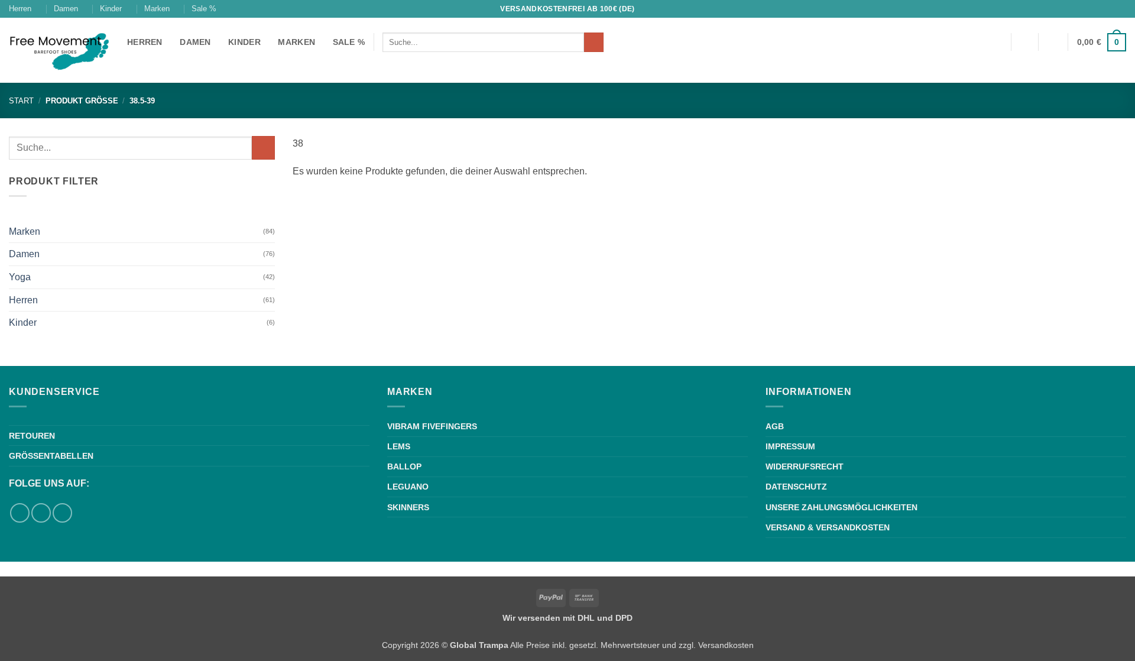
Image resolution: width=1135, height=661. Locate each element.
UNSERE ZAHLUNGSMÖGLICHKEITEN (841, 507)
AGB (775, 426)
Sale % (204, 8)
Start (21, 100)
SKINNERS (408, 507)
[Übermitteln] (594, 43)
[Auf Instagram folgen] (1120, 9)
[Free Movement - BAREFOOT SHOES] (59, 50)
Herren (20, 8)
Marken (157, 8)
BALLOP (404, 466)
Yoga (20, 277)
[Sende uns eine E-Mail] (62, 513)
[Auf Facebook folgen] (1109, 9)
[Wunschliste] (1024, 42)
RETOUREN (32, 435)
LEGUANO (408, 486)
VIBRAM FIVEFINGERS (432, 426)
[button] (1053, 42)
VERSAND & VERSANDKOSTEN (828, 527)
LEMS (398, 446)
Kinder (111, 8)
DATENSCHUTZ (796, 486)
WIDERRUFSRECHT (805, 466)
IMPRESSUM (790, 446)
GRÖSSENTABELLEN (51, 456)
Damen (66, 8)
